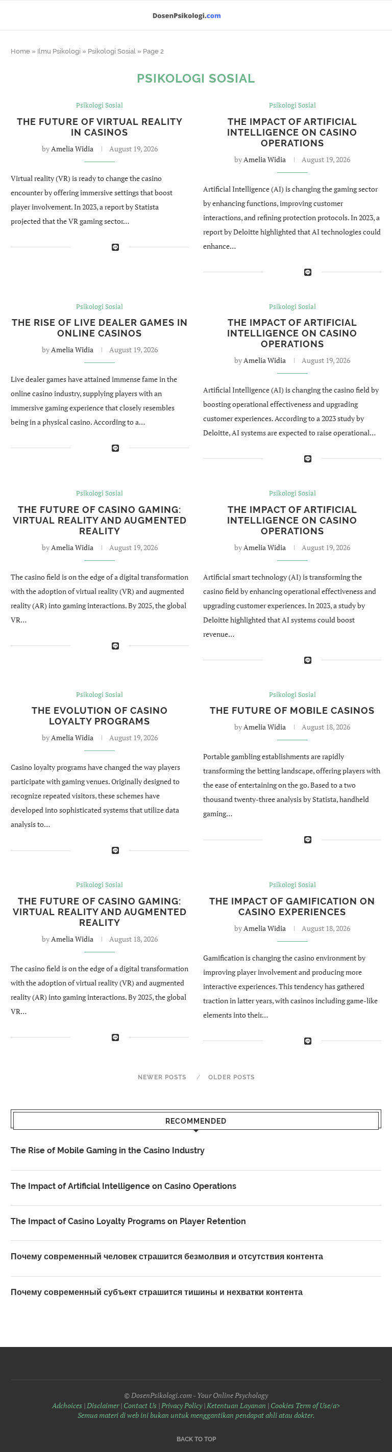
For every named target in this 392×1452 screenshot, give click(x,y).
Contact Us (140, 1405)
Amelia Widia (72, 148)
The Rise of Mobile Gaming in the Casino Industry (108, 1150)
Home (20, 51)
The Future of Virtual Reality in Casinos (100, 127)
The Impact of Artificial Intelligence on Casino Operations (292, 132)
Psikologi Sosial (112, 51)
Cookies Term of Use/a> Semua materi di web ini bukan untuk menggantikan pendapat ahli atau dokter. (209, 1410)
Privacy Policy (181, 1405)
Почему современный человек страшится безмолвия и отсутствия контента (167, 1256)
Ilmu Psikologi (59, 51)
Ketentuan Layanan (236, 1405)
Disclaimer (103, 1405)
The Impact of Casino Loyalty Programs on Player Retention (128, 1221)
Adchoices (67, 1405)
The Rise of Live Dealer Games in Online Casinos (100, 328)
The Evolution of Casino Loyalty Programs (100, 716)
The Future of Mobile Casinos (292, 710)
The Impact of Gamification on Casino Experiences (292, 906)
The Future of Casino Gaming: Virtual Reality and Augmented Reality (100, 520)
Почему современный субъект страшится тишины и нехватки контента (157, 1292)
